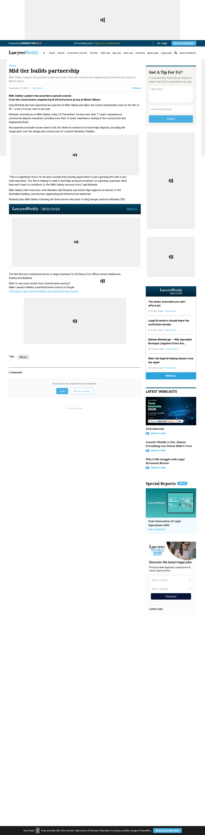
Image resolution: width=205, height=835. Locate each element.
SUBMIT (171, 119)
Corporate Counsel (77, 52)
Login (164, 43)
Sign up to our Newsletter (107, 43)
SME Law (105, 52)
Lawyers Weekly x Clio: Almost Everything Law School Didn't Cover (169, 444)
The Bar (94, 52)
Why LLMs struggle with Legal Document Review (165, 461)
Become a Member (184, 43)
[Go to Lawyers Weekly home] (24, 53)
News (52, 52)
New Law (128, 52)
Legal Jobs (166, 52)
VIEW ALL (132, 209)
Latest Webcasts (161, 391)
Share (138, 88)
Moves (61, 52)
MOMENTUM (31, 43)
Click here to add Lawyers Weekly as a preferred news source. (44, 291)
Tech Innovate (155, 429)
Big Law (117, 52)
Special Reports (188, 52)
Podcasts (140, 52)
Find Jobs (171, 596)
